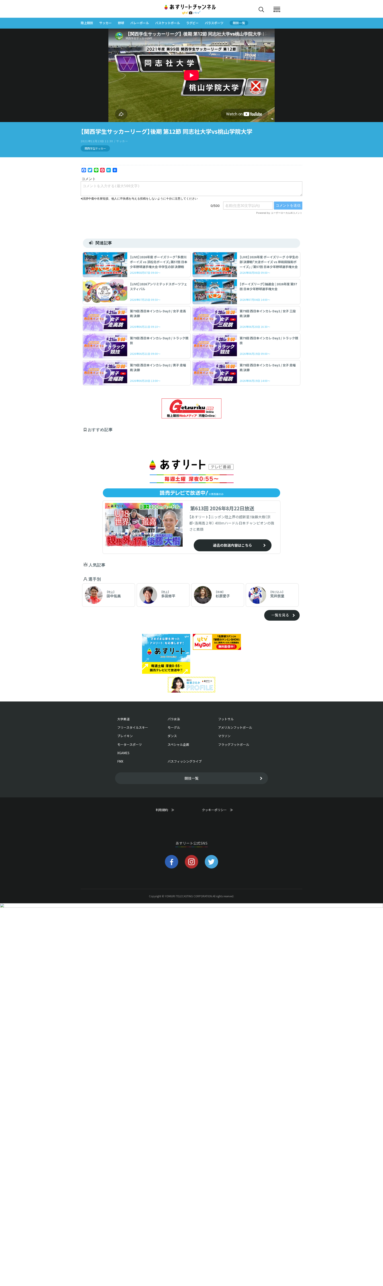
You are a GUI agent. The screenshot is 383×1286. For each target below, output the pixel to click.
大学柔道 (123, 719)
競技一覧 (239, 23)
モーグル (174, 727)
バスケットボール (167, 23)
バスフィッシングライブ (185, 761)
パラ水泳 (174, 719)
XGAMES (123, 753)
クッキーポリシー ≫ (217, 812)
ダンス (172, 736)
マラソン (224, 736)
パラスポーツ (214, 23)
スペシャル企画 (178, 744)
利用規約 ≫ (169, 810)
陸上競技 (87, 23)
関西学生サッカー (95, 148)
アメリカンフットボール (235, 727)
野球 (121, 23)
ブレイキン (125, 736)
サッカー (105, 23)
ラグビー (192, 23)
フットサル (226, 719)
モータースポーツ (129, 744)
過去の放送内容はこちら (232, 545)
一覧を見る (280, 615)
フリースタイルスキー (132, 727)
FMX (120, 761)
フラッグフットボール (233, 744)
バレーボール (139, 23)
